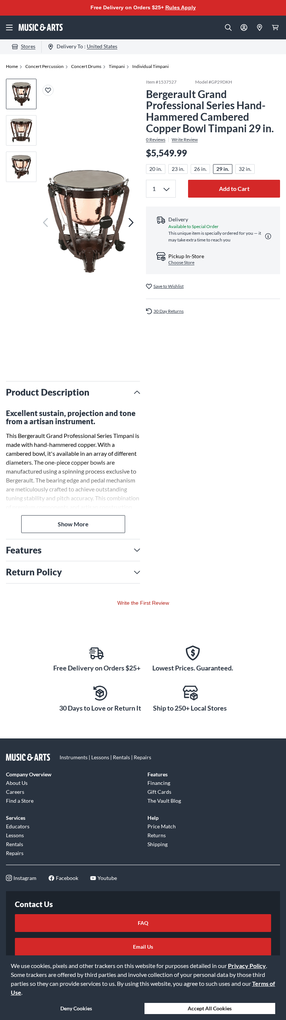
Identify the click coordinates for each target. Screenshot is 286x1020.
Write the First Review (143, 603)
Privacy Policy (247, 965)
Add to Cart (234, 188)
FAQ (143, 923)
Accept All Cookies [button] (210, 1008)
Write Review (185, 139)
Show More (73, 523)
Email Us (143, 946)
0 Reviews (155, 139)
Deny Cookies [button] (76, 1008)
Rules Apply (180, 7)
